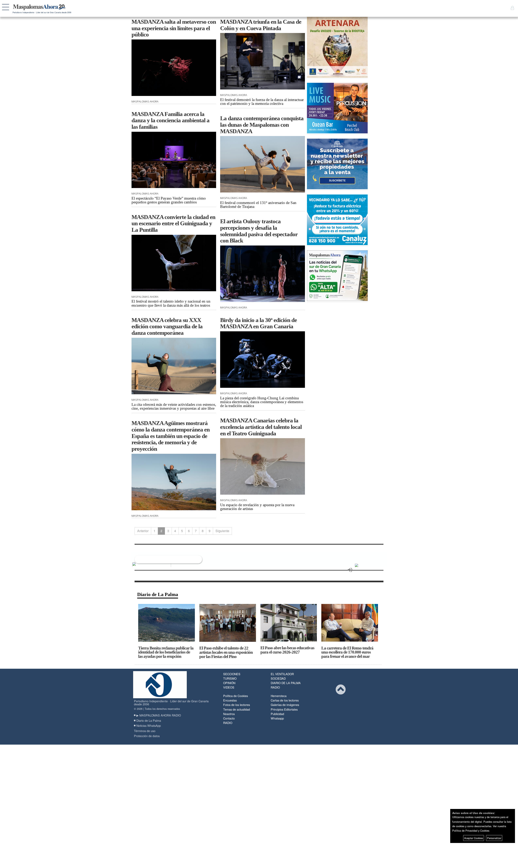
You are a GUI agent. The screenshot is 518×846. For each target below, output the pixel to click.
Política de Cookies (235, 696)
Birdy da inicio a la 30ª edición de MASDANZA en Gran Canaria (258, 323)
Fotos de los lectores (236, 705)
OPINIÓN (229, 683)
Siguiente (222, 530)
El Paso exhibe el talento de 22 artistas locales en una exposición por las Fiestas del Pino (226, 652)
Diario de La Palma (157, 594)
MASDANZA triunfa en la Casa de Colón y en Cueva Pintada (260, 24)
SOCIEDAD (278, 678)
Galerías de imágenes (285, 705)
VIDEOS (228, 687)
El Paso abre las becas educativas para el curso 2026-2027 (287, 649)
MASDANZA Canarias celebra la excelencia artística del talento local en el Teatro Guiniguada (261, 426)
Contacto (229, 718)
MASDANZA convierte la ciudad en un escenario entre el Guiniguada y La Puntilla (173, 223)
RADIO (275, 687)
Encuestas (230, 700)
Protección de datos (147, 736)
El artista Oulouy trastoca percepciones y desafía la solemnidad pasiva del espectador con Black (258, 231)
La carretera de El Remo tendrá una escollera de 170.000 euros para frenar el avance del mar (347, 652)
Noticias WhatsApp (148, 725)
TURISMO (230, 678)
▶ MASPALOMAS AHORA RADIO (158, 715)
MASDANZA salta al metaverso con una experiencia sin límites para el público (174, 28)
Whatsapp (277, 718)
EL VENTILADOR (282, 674)
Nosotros (229, 714)
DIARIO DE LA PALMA (286, 683)
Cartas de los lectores (285, 700)
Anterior (143, 530)
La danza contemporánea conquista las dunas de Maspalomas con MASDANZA (262, 124)
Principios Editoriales (284, 709)
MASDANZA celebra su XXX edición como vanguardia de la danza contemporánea (167, 326)
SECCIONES (231, 674)
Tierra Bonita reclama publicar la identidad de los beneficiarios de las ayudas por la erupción (165, 652)
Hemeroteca (279, 696)
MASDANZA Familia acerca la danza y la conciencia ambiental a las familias (170, 120)
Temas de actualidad (236, 709)
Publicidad (277, 714)
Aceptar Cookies (473, 838)
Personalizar (494, 838)
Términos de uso (144, 731)
